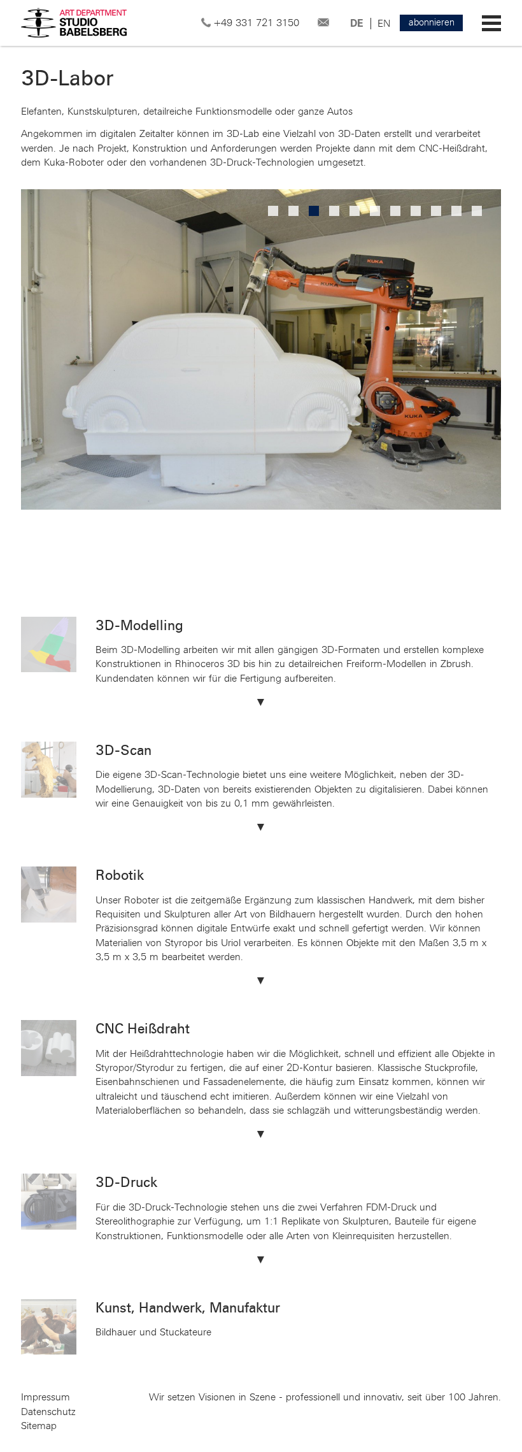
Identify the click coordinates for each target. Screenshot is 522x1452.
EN (383, 23)
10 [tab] (457, 212)
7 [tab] (396, 212)
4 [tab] (335, 212)
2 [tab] (294, 212)
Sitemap (39, 1426)
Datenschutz (48, 1412)
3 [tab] (315, 212)
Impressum (45, 1397)
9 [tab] (437, 212)
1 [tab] (274, 212)
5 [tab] (355, 212)
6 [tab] (376, 212)
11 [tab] (478, 212)
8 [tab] (417, 212)
